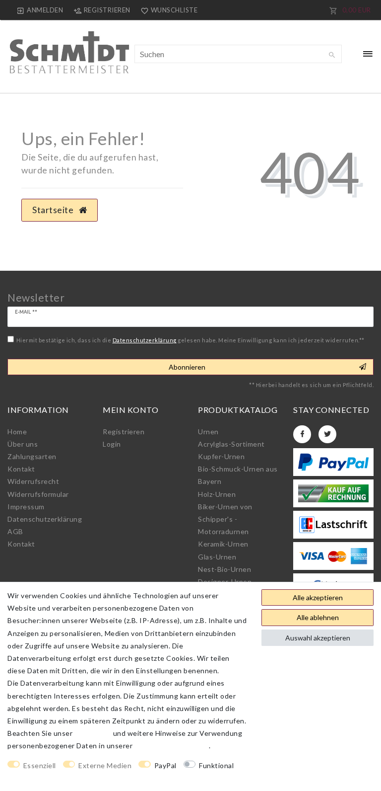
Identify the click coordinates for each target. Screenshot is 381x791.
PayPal (165, 765)
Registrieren (123, 431)
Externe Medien (104, 765)
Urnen (208, 431)
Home (17, 431)
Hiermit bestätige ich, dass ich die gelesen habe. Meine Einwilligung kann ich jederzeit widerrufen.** (190, 340)
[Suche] (331, 55)
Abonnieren (187, 367)
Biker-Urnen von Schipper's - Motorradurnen (225, 519)
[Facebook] (302, 434)
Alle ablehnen (318, 617)
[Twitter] (327, 434)
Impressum (26, 506)
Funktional (216, 765)
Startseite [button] (53, 210)
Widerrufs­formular (38, 494)
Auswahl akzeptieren (317, 637)
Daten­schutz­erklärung (44, 519)
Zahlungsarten (32, 456)
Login (112, 444)
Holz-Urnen (217, 494)
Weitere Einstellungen (45, 778)
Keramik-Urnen (223, 544)
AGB (15, 531)
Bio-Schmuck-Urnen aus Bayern (238, 475)
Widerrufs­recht (33, 481)
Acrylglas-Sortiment (231, 444)
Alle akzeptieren (318, 597)
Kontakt (21, 469)
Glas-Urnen (217, 557)
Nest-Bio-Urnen (224, 569)
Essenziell (39, 765)
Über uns (22, 444)
